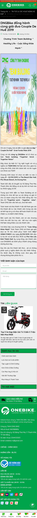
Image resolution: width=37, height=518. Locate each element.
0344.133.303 (7, 476)
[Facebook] (7, 503)
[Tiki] (11, 494)
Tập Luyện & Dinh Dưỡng (10, 364)
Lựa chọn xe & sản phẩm (10, 360)
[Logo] (15, 5)
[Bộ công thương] (11, 464)
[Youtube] (11, 503)
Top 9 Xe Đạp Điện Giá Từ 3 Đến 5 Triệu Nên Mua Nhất (18, 333)
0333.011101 (6, 485)
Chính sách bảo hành (9, 356)
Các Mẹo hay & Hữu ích (10, 372)
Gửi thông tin (7, 294)
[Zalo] (2, 503)
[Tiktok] (21, 494)
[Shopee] (2, 494)
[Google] (16, 503)
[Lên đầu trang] (33, 500)
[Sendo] (16, 494)
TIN (9, 303)
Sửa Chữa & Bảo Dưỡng (10, 368)
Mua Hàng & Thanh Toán (10, 379)
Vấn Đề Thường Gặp (9, 376)
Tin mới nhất (8, 386)
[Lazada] (7, 494)
